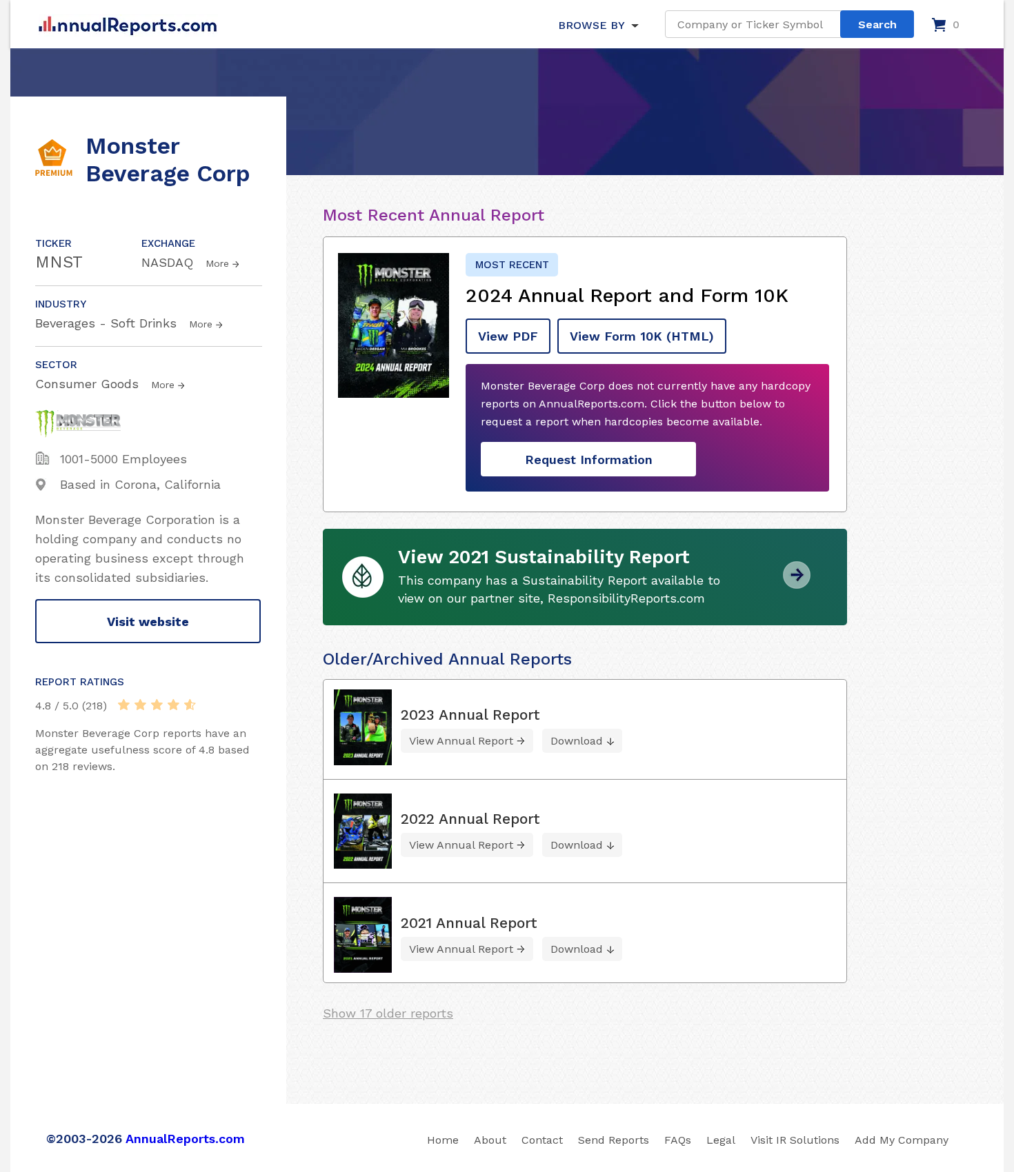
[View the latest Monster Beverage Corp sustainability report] (797, 583)
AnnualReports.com (185, 1138)
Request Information (589, 459)
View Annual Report (461, 740)
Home (443, 1139)
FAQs (677, 1139)
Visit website (148, 621)
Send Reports (613, 1139)
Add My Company (901, 1139)
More (217, 263)
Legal (720, 1139)
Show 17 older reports (388, 1013)
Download (576, 740)
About (490, 1139)
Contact (542, 1139)
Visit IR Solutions (794, 1139)
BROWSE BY (591, 25)
